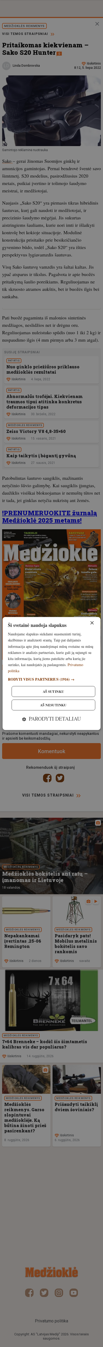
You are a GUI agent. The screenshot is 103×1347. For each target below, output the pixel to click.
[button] (51, 679)
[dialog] (52, 673)
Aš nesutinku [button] (53, 705)
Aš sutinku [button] (53, 691)
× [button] (92, 623)
